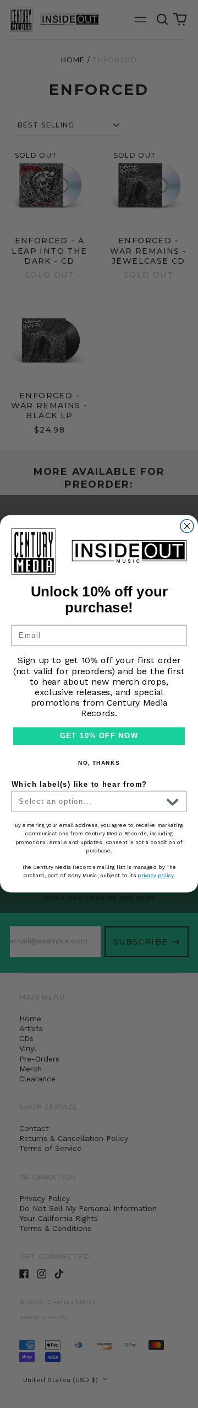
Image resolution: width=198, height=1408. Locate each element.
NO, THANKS (99, 763)
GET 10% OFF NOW (99, 736)
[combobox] (90, 802)
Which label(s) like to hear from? (79, 784)
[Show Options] (172, 802)
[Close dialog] (187, 526)
